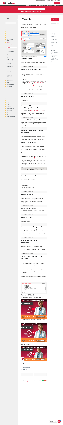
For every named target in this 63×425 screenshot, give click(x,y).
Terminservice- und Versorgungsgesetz (37, 110)
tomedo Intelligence (9, 100)
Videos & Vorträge (34, 5)
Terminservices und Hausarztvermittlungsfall (10, 60)
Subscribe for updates (55, 19)
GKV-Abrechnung (9, 44)
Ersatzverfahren (24, 369)
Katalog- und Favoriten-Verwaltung (10, 40)
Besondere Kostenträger (11, 51)
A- (51, 22)
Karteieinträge (9, 35)
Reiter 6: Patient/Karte (54, 42)
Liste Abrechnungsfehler (10, 69)
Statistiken (8, 104)
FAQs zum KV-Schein (53, 61)
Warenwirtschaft (9, 114)
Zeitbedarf (8, 56)
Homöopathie (9, 71)
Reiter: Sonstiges (53, 50)
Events (45, 5)
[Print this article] (58, 23)
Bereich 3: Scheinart (53, 31)
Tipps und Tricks (9, 119)
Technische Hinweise (56, 5)
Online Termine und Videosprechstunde (40, 0)
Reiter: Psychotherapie (54, 48)
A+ (55, 22)
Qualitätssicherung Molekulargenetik (9, 76)
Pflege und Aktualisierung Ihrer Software (11, 117)
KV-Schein (8, 47)
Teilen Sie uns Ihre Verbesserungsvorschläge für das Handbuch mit (25, 381)
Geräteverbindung (9, 110)
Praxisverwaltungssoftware (49, 0)
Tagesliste (8, 29)
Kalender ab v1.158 (9, 91)
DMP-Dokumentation (10, 66)
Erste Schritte (28, 5)
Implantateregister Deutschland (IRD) (11, 78)
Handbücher (40, 5)
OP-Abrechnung (9, 68)
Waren (8, 112)
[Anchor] (32, 58)
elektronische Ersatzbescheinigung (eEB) (11, 49)
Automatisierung (9, 98)
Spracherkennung (9, 102)
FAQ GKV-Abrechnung (10, 45)
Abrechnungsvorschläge (10, 80)
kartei (29, 11)
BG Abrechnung (9, 63)
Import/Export (9, 106)
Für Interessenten (49, 5)
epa (40, 11)
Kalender (8, 89)
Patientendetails (9, 31)
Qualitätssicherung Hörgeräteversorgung (10, 73)
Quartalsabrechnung (10, 57)
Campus (55, 0)
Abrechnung (8, 42)
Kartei (7, 33)
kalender (31, 11)
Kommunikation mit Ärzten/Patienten (9, 87)
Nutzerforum (58, 0)
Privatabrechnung (9, 61)
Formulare (8, 37)
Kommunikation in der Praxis (10, 84)
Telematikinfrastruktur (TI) (10, 108)
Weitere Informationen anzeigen (27, 66)
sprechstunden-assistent (36, 11)
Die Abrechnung (9, 54)
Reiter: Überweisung (53, 47)
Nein (45, 380)
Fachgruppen (8, 82)
